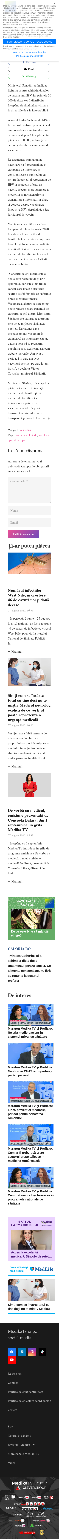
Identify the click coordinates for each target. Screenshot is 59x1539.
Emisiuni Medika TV (21, 1445)
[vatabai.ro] (41, 1532)
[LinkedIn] (22, 1352)
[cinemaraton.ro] (30, 1514)
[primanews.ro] (36, 1497)
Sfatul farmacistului (24, 1223)
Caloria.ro (19, 948)
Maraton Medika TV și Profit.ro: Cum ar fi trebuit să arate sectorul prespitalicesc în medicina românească (30, 1154)
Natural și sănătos (19, 1435)
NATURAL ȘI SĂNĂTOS (26, 903)
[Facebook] (12, 1352)
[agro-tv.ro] (36, 1525)
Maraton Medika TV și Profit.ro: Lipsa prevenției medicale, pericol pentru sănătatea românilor (30, 1112)
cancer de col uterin (26, 435)
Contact (13, 1382)
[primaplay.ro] (48, 1497)
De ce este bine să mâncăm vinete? (31, 933)
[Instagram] (32, 1352)
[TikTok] (42, 1352)
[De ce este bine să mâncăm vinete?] (31, 919)
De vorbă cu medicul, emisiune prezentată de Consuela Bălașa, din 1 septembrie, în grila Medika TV (28, 820)
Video (12, 1463)
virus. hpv (19, 440)
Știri (11, 1426)
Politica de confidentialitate (25, 1392)
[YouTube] (12, 1360)
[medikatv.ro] (18, 1515)
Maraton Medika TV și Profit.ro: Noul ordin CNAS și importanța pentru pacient (30, 1071)
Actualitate (26, 430)
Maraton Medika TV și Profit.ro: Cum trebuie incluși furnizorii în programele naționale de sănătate (31, 1197)
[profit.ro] (11, 1508)
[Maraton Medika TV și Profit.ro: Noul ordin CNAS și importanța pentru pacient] (30, 1053)
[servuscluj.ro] (27, 1532)
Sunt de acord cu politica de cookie (29, 42)
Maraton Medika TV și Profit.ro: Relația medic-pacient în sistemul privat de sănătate (30, 1032)
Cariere (12, 1410)
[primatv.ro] (7, 1497)
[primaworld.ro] (20, 1525)
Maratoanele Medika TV (23, 1454)
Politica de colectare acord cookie (29, 1401)
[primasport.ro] (29, 1503)
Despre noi (15, 1373)
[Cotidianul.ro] (30, 1508)
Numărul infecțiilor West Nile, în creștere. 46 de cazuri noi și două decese (28, 597)
